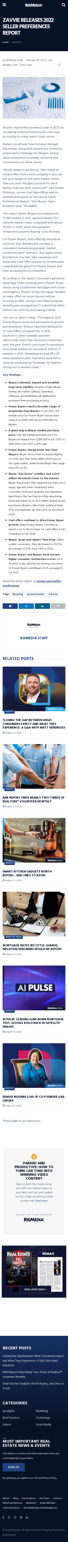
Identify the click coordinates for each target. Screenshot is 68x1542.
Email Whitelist (47, 1503)
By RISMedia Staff (12, 60)
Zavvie (53, 594)
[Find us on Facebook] (3, 1517)
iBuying (18, 594)
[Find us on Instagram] (15, 1517)
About (6, 1498)
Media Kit (31, 1503)
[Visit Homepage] (34, 5)
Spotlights (9, 1411)
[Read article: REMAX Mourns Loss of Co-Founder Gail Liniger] (34, 1065)
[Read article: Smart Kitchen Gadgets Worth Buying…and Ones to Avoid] (34, 840)
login (15, 1121)
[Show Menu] (4, 5)
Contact (57, 1498)
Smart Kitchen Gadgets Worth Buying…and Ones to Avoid (27, 873)
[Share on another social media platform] (58, 606)
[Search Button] (63, 5)
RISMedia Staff (34, 638)
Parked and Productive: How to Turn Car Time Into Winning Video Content (34, 1171)
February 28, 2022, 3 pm (39, 60)
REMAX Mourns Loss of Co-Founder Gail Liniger (34, 1098)
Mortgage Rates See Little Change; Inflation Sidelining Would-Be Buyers (32, 947)
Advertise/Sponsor (12, 1503)
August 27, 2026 (13, 733)
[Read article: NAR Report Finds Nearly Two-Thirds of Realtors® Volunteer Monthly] (34, 766)
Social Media (43, 1424)
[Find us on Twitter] (9, 1517)
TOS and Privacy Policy (45, 1478)
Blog (15, 1498)
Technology (43, 1418)
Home (6, 42)
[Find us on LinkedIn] (27, 1517)
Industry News (13, 937)
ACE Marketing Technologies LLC (40, 1508)
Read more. (42, 1201)
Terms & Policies (11, 1508)
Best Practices (11, 1418)
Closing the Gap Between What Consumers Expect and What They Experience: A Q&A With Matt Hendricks (34, 724)
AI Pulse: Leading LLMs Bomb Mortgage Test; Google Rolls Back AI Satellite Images (33, 1023)
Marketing (42, 1411)
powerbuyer (36, 594)
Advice (7, 1424)
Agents (16, 42)
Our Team (44, 1498)
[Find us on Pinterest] (21, 1517)
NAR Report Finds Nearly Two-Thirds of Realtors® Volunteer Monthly (34, 799)
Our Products (29, 1498)
